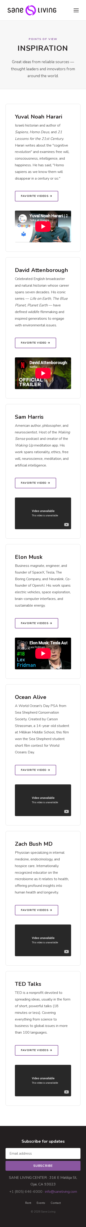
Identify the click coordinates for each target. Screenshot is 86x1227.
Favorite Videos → (36, 196)
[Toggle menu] (76, 10)
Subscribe (43, 1166)
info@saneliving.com (61, 1191)
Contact (56, 1203)
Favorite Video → (35, 343)
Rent (28, 1203)
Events (41, 1203)
